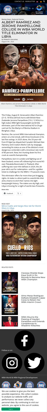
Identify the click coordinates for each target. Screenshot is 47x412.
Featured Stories (18, 19)
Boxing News (6, 19)
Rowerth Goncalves (11, 39)
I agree (11, 409)
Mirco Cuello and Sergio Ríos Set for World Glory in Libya (21, 207)
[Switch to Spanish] (41, 1)
